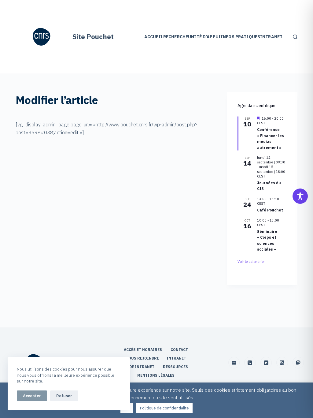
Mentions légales (156, 375)
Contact (180, 349)
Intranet (271, 36)
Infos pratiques (240, 36)
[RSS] (282, 362)
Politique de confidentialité (164, 408)
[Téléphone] (250, 362)
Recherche (175, 36)
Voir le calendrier (251, 261)
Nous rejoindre (142, 358)
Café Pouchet (270, 210)
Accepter (32, 395)
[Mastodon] (298, 362)
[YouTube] (266, 362)
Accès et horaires (143, 349)
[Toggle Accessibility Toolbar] (300, 196)
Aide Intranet (140, 366)
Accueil (153, 36)
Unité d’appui (204, 36)
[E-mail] (234, 362)
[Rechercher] (295, 37)
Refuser (64, 395)
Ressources (175, 366)
